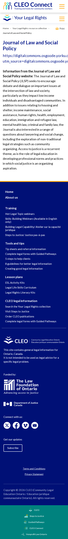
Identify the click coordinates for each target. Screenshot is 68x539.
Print (62, 28)
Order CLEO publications (19, 316)
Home (6, 28)
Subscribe (12, 447)
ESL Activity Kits (15, 282)
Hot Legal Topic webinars (20, 213)
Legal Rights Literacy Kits (20, 292)
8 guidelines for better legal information (28, 263)
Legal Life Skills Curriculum (20, 287)
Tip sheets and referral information (25, 249)
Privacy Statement (34, 474)
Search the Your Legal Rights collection (28, 306)
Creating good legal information (24, 268)
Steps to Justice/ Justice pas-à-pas (25, 234)
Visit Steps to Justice (17, 311)
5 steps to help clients (17, 258)
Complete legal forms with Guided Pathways (30, 253)
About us (11, 197)
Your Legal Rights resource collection (30, 28)
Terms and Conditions (34, 468)
